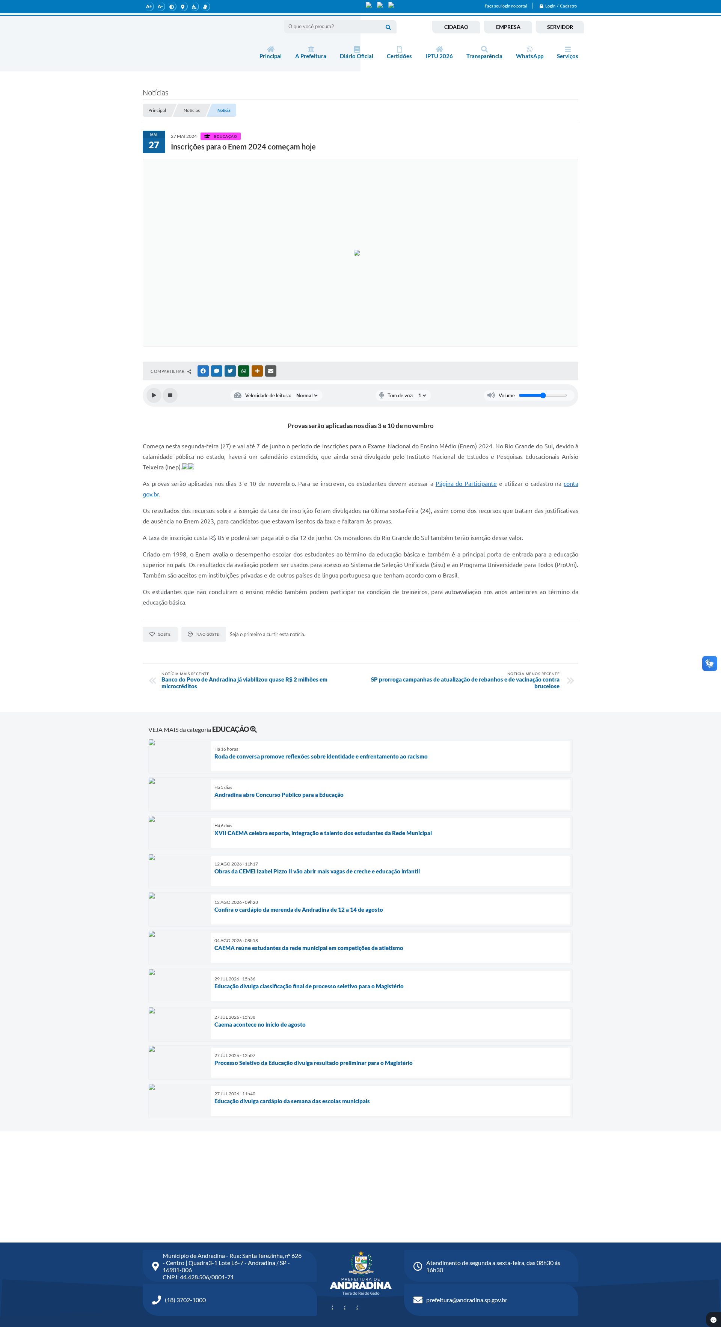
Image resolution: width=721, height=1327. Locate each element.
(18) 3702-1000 (185, 1299)
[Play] (153, 395)
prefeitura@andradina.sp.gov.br (466, 1299)
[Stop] (170, 395)
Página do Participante (466, 483)
